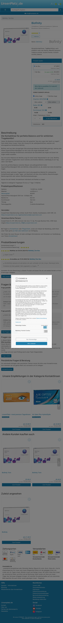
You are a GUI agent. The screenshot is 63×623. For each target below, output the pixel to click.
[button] (45, 327)
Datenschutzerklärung (41, 318)
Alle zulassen (31, 343)
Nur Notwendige (31, 339)
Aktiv (45, 327)
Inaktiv (46, 331)
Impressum (18, 322)
